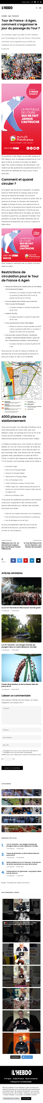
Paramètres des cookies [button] (11, 1098)
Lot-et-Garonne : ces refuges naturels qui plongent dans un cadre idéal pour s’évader (19, 646)
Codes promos (18, 1079)
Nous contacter (31, 1079)
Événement (15, 16)
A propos (7, 1079)
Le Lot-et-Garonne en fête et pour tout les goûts (21, 608)
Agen (9, 16)
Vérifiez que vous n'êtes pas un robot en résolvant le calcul (21, 754)
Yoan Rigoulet (5, 610)
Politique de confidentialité (21, 1082)
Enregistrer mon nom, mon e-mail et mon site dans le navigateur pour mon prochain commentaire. (20, 751)
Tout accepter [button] (26, 1098)
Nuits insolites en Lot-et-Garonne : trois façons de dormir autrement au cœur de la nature (23, 863)
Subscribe (28, 1057)
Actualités (4, 16)
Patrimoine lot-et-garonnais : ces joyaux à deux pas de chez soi (23, 872)
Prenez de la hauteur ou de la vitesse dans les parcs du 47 (20, 685)
